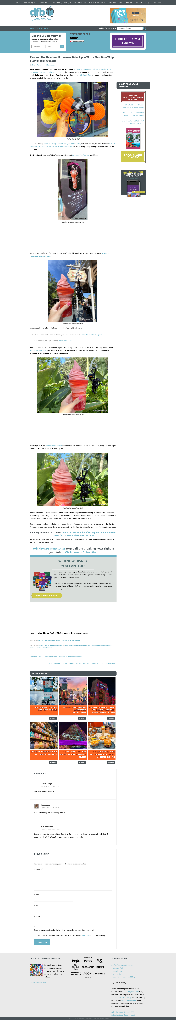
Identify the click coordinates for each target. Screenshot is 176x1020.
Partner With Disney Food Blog (123, 977)
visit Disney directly (128, 1000)
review (32, 648)
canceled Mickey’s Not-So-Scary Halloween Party (62, 143)
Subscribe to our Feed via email (123, 1015)
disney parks (43, 640)
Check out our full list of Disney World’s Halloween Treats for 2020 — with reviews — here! (84, 534)
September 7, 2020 (66, 340)
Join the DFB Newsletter (48, 548)
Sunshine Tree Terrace (81, 155)
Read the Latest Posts (39, 28)
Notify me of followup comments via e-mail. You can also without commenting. (71, 935)
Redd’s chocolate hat (54, 445)
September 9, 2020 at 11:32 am (50, 786)
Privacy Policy (116, 971)
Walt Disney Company (130, 991)
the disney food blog (38, 7)
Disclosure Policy (117, 968)
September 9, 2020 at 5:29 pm (50, 808)
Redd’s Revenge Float (38, 350)
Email (37, 905)
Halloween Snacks (56, 645)
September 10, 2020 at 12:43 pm (50, 829)
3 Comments (50, 65)
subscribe (85, 935)
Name (37, 894)
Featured (51, 640)
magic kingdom (61, 640)
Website (37, 916)
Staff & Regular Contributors (122, 965)
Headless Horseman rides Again (75, 645)
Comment (38, 869)
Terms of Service (117, 974)
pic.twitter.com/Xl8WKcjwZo (91, 335)
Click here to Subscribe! (81, 552)
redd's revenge (106, 645)
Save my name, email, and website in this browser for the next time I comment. (64, 930)
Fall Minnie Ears (85, 75)
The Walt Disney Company (121, 997)
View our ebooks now (38, 983)
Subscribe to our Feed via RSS (122, 1012)
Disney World (44, 645)
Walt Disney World (74, 640)
